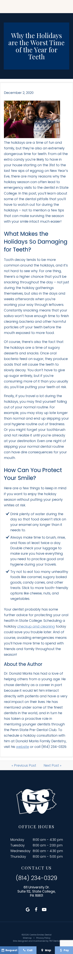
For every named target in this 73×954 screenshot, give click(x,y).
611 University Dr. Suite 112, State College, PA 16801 (36, 891)
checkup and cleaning (36, 626)
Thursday (18, 856)
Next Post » (52, 765)
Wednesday (20, 850)
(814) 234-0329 (36, 878)
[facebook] (36, 909)
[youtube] (44, 909)
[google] (28, 909)
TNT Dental (54, 940)
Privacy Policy (43, 937)
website (22, 746)
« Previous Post (24, 765)
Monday (17, 839)
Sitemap (27, 937)
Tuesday (17, 845)
